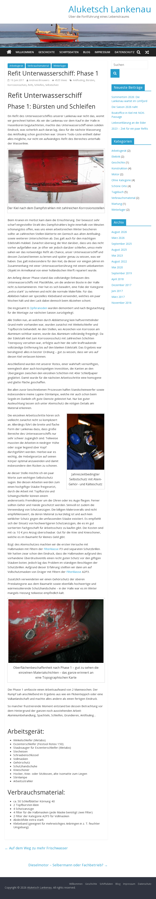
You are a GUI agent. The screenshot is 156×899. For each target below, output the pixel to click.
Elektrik (115, 156)
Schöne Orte (119, 186)
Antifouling (78, 80)
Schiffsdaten (69, 52)
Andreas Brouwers (39, 80)
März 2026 (118, 238)
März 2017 (118, 297)
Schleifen (39, 85)
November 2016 (121, 302)
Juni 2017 (117, 291)
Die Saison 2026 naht (124, 107)
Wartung (116, 204)
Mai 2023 (117, 255)
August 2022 (119, 261)
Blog (86, 52)
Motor (115, 174)
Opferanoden (39, 308)
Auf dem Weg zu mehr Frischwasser (36, 848)
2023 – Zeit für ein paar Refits (129, 128)
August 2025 (119, 249)
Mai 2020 (117, 267)
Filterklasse (51, 549)
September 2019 (121, 273)
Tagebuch (117, 192)
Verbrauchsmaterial (38, 65)
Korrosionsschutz (17, 85)
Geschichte (46, 52)
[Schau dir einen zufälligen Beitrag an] (147, 52)
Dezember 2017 (121, 285)
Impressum (102, 52)
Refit (30, 85)
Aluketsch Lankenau (109, 9)
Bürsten (90, 80)
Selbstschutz (52, 85)
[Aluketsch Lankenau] (9, 52)
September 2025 (121, 243)
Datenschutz (125, 52)
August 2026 (119, 232)
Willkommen (25, 52)
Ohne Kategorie (121, 180)
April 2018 (117, 279)
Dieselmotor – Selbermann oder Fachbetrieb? (68, 865)
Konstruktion (119, 168)
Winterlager (59, 65)
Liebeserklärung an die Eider (128, 122)
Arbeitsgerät (16, 65)
